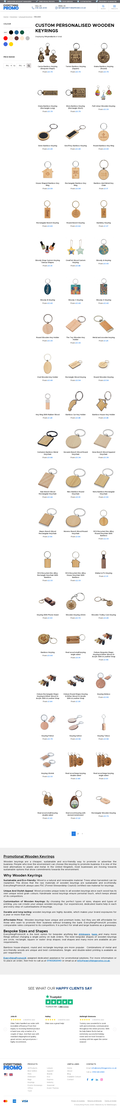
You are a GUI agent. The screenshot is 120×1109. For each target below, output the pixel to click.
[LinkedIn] (97, 1079)
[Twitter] (92, 1079)
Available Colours (74, 1077)
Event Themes (53, 1088)
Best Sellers (32, 1071)
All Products (32, 1068)
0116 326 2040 (41, 7)
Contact (70, 1079)
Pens (29, 1074)
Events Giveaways (35, 1085)
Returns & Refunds (95, 1101)
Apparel (50, 1071)
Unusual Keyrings (25, 17)
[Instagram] (101, 1079)
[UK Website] (11, 1075)
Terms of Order (110, 1101)
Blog (69, 1074)
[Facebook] (87, 1079)
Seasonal (50, 1085)
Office (30, 1088)
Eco (48, 1077)
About (69, 1071)
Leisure (50, 1068)
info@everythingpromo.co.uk (72, 7)
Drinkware (32, 1077)
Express (50, 1079)
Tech (30, 1091)
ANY (5, 32)
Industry (50, 1082)
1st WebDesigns (110, 1105)
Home (6, 17)
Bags (30, 1079)
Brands (49, 1074)
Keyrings (13, 17)
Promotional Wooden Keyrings (29, 856)
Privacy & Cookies (78, 1101)
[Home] (11, 7)
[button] (5, 1029)
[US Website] (6, 1075)
